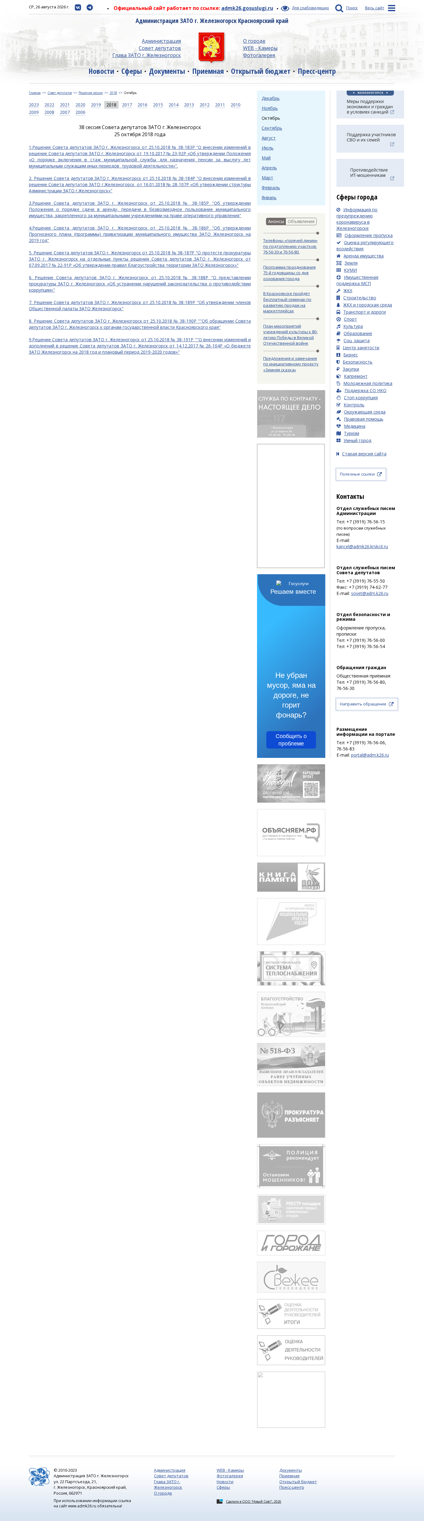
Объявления (301, 221)
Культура (353, 326)
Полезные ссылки (357, 474)
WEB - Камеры (260, 48)
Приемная (208, 71)
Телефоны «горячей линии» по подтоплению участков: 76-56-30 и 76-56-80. (290, 246)
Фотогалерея (259, 55)
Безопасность (357, 362)
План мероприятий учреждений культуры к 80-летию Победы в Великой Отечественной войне (290, 334)
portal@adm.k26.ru (370, 755)
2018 (113, 93)
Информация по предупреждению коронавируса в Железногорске (356, 219)
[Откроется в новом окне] (78, 7)
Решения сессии (91, 93)
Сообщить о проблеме (291, 740)
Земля (351, 263)
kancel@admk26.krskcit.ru (362, 546)
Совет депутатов (160, 48)
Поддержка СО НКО (365, 390)
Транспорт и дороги (364, 312)
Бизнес (350, 355)
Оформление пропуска (369, 235)
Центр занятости (361, 348)
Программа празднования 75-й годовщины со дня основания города (289, 272)
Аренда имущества (364, 256)
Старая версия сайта (364, 454)
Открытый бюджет (261, 71)
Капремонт (356, 376)
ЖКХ (348, 290)
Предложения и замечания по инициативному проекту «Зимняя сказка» (290, 364)
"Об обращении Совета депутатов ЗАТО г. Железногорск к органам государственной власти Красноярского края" (140, 324)
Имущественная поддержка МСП (357, 280)
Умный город (357, 440)
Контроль (354, 405)
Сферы (131, 71)
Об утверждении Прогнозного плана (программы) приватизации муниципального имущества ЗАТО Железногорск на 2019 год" (140, 234)
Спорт (350, 319)
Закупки (351, 369)
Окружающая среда (365, 412)
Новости (101, 71)
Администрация (161, 41)
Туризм (351, 433)
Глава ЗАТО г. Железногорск (146, 55)
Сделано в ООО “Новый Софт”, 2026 (253, 1501)
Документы (167, 71)
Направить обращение (363, 704)
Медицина (354, 426)
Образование (358, 333)
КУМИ (350, 270)
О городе (254, 41)
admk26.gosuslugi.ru (247, 8)
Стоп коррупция (361, 397)
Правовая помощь (363, 419)
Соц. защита (357, 340)
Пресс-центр (317, 71)
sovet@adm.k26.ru (369, 593)
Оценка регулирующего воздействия (365, 245)
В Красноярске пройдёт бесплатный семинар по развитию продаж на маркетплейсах (287, 302)
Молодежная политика (367, 383)
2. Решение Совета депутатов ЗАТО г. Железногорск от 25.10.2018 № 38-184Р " (113, 178)
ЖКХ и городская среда (367, 305)
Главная (35, 93)
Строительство (359, 298)
